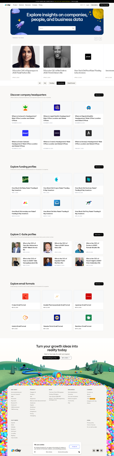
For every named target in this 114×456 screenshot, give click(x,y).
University (70, 394)
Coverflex (13, 433)
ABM (12, 396)
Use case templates (73, 396)
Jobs (88, 398)
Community (71, 400)
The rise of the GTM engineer (56, 392)
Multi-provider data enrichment (38, 400)
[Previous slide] (96, 38)
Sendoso (13, 429)
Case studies (14, 437)
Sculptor (32, 394)
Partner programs (72, 398)
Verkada (13, 427)
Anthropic (13, 431)
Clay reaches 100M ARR (55, 396)
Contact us (90, 392)
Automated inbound (16, 392)
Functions (32, 409)
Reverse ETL (14, 403)
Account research (15, 394)
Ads (31, 396)
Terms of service (91, 424)
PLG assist (13, 398)
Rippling (13, 435)
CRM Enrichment (15, 407)
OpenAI (13, 422)
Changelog (33, 415)
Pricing (32, 413)
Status (88, 403)
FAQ (69, 403)
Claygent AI (33, 392)
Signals (32, 405)
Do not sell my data (92, 427)
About (88, 394)
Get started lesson (72, 392)
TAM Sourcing (14, 409)
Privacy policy (90, 422)
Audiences (32, 403)
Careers (89, 396)
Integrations (33, 411)
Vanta (12, 424)
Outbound (13, 405)
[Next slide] (100, 38)
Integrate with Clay (92, 401)
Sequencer (33, 398)
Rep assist (13, 400)
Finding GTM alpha (53, 394)
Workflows (32, 407)
